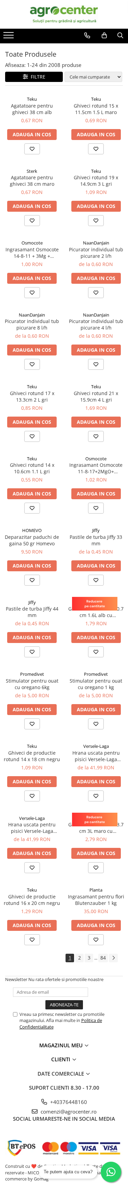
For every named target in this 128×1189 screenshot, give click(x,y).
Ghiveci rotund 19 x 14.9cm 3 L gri (96, 180)
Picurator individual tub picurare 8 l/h (32, 324)
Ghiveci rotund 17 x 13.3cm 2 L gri (32, 396)
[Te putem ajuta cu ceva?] (111, 1172)
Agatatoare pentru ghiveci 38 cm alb (32, 108)
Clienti (61, 1059)
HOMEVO (32, 530)
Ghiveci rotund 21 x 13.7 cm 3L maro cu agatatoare (96, 827)
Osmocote (32, 243)
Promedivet (32, 674)
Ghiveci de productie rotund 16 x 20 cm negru (32, 899)
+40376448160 (68, 1102)
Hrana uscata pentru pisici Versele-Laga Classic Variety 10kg (32, 827)
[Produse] (9, 37)
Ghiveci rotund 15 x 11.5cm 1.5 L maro (96, 108)
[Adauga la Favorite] (32, 148)
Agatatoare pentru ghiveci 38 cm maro (32, 180)
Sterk (32, 171)
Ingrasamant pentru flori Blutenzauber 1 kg (96, 899)
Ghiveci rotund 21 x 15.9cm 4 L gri (96, 396)
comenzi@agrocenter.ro (68, 1111)
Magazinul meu (61, 1045)
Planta (95, 890)
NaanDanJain (96, 243)
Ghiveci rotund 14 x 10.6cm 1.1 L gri (32, 468)
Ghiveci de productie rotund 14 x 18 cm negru (32, 756)
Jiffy (96, 530)
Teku (32, 99)
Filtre (36, 76)
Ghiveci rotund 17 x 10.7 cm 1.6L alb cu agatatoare (96, 611)
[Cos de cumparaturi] (104, 35)
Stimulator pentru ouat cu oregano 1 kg (96, 683)
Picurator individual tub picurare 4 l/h (96, 324)
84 (103, 957)
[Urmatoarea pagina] (113, 958)
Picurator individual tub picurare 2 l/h (96, 252)
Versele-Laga (96, 746)
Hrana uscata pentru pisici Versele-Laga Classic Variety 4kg (96, 756)
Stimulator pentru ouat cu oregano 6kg (32, 683)
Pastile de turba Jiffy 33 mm (96, 540)
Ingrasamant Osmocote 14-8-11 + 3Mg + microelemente (32, 252)
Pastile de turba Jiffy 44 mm (32, 611)
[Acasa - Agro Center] (64, 14)
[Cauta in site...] (120, 35)
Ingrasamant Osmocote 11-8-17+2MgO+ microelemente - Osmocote (96, 468)
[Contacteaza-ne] (87, 35)
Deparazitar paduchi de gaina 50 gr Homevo (32, 540)
